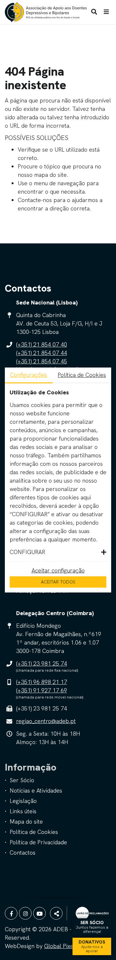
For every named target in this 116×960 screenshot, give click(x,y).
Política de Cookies (34, 832)
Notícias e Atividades (36, 790)
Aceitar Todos (58, 582)
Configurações (28, 375)
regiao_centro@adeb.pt (46, 721)
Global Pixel (59, 946)
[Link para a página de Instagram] (25, 913)
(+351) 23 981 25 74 (41, 663)
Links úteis (23, 811)
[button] (58, 552)
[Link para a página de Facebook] (11, 913)
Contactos (22, 852)
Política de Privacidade (38, 842)
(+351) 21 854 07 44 (41, 353)
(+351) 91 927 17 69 (41, 690)
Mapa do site (26, 821)
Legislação (23, 801)
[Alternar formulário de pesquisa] (94, 11)
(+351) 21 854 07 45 (41, 361)
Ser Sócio (22, 780)
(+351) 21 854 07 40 (41, 344)
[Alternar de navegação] (106, 11)
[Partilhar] (56, 913)
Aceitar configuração (58, 570)
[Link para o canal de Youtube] (39, 913)
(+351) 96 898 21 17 (41, 682)
